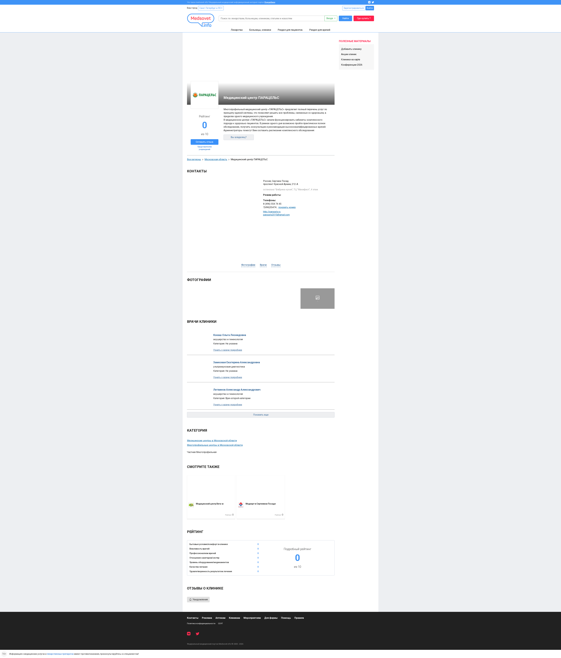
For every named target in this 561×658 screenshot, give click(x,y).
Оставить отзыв (204, 142)
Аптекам (220, 618)
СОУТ (220, 623)
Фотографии (248, 264)
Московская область (216, 159)
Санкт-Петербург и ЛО (210, 8)
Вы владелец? (239, 137)
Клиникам (234, 618)
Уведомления (200, 599)
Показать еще (261, 414)
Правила (299, 618)
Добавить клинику (351, 49)
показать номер (287, 207)
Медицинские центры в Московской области (212, 440)
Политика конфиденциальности (201, 623)
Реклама (207, 618)
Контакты (192, 618)
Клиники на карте (350, 59)
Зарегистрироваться (354, 8)
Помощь (286, 618)
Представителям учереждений (205, 148)
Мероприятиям (252, 618)
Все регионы (194, 159)
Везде (330, 18)
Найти (345, 18)
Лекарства (237, 29)
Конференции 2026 (351, 64)
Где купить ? (364, 18)
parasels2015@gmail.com (276, 214)
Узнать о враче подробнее (227, 350)
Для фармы (271, 618)
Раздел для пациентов (290, 29)
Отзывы (275, 264)
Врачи (263, 264)
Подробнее (269, 2)
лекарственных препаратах (60, 654)
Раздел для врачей (319, 29)
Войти (370, 8)
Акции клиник (348, 54)
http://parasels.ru (271, 211)
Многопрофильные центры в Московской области (215, 445)
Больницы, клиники (260, 29)
